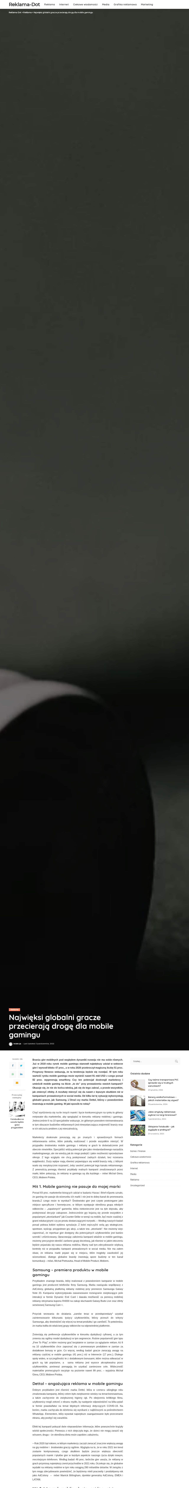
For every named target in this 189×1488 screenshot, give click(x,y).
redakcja (17, 1044)
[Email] (17, 1082)
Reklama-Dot (24, 4)
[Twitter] (21, 1065)
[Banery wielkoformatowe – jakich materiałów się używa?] (137, 1100)
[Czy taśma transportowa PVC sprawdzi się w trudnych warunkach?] (137, 1085)
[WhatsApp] (12, 1074)
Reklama (14, 1010)
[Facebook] (12, 1065)
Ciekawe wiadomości (140, 1157)
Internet (134, 1168)
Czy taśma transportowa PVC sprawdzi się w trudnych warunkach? (163, 1082)
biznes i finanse (137, 1151)
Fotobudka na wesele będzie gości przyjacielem (17, 1123)
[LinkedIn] (21, 1074)
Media (133, 1174)
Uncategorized (137, 1185)
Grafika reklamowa (139, 1162)
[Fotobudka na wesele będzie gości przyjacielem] (17, 1108)
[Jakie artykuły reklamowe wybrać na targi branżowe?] (137, 1115)
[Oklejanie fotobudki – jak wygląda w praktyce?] (137, 1130)
